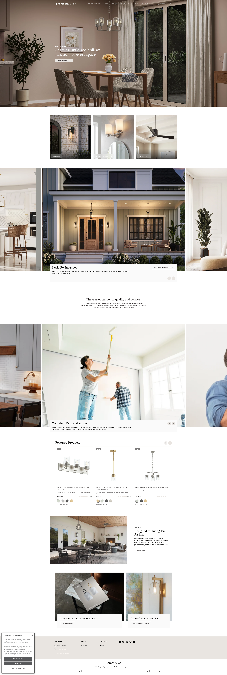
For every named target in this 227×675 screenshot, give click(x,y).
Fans (137, 4)
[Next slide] (173, 278)
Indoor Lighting (109, 4)
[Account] (170, 4)
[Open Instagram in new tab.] (123, 642)
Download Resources (141, 623)
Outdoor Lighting (125, 4)
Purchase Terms (106, 671)
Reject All (18, 663)
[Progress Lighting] (66, 4)
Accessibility (145, 671)
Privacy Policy (76, 671)
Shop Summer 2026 (64, 60)
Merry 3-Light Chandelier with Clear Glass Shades (152, 487)
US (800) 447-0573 (61, 645)
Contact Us (84, 645)
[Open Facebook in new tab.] (120, 642)
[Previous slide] (169, 278)
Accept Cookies (18, 658)
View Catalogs (68, 623)
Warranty (102, 645)
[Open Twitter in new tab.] (134, 642)
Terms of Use (86, 671)
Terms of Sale (96, 671)
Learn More (141, 550)
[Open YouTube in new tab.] (130, 642)
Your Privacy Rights (156, 671)
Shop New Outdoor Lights (163, 267)
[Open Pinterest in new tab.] (127, 642)
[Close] (32, 636)
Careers (68, 671)
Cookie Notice (135, 671)
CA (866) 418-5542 (61, 649)
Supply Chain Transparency (121, 671)
